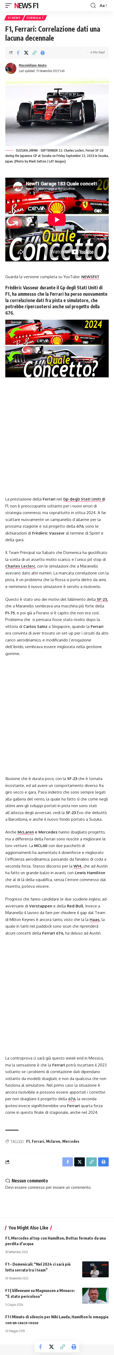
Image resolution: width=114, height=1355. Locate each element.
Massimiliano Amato (33, 65)
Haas (94, 919)
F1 (28, 1141)
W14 (77, 866)
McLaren (25, 832)
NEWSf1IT (90, 276)
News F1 (26, 5)
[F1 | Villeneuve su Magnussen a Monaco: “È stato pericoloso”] (95, 1296)
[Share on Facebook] (18, 52)
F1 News (14, 17)
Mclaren (53, 1141)
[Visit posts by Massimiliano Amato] (10, 68)
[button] (9, 5)
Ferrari (38, 1141)
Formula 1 (35, 17)
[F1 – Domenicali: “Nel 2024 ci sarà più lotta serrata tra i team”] (95, 1269)
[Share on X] (26, 52)
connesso (36, 1187)
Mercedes (70, 1141)
